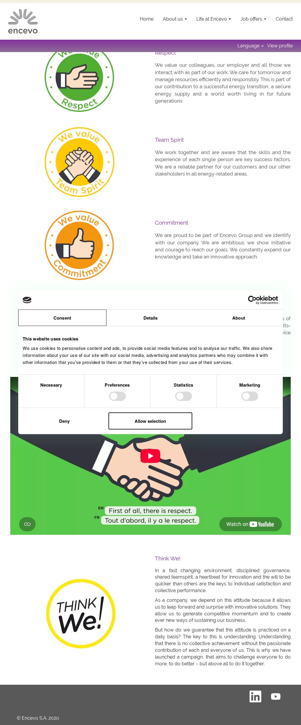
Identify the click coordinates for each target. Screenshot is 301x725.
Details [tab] (150, 318)
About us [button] (173, 19)
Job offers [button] (251, 19)
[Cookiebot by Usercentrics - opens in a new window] (252, 300)
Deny (64, 420)
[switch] (117, 396)
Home (146, 19)
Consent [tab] (62, 318)
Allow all (236, 420)
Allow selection (150, 420)
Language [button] (249, 46)
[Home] (23, 21)
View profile (280, 46)
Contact (284, 19)
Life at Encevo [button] (212, 19)
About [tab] (238, 318)
